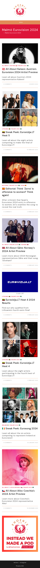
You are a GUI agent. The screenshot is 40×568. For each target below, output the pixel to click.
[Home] (2, 33)
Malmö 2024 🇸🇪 (23, 65)
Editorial (5, 185)
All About (5, 65)
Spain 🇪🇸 (23, 185)
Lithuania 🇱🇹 (6, 129)
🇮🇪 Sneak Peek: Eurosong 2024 (20, 428)
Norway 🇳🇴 (25, 244)
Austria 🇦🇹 (13, 65)
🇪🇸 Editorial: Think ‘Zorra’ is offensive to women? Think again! (18, 192)
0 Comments (7, 84)
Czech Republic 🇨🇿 (16, 487)
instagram (23, 562)
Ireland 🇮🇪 (5, 425)
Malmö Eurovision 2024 (13, 33)
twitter (16, 562)
